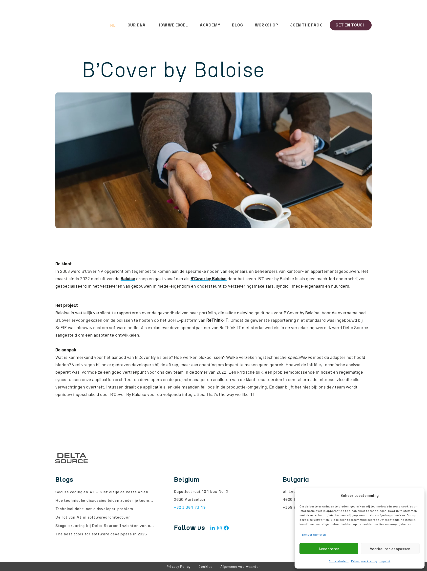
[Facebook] (226, 527)
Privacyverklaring (364, 561)
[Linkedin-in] (212, 527)
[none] (104, 25)
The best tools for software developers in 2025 (101, 534)
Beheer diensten (314, 534)
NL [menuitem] (113, 25)
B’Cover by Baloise (209, 278)
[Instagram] (219, 527)
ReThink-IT (217, 320)
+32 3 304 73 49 (190, 507)
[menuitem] (104, 25)
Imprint (385, 561)
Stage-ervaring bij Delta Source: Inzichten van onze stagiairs (115, 525)
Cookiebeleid (339, 561)
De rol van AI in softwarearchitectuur (92, 517)
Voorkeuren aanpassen (390, 549)
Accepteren (329, 549)
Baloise (128, 278)
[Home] (71, 25)
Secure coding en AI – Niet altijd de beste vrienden (105, 492)
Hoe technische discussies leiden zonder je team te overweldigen (118, 500)
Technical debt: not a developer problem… (96, 508)
